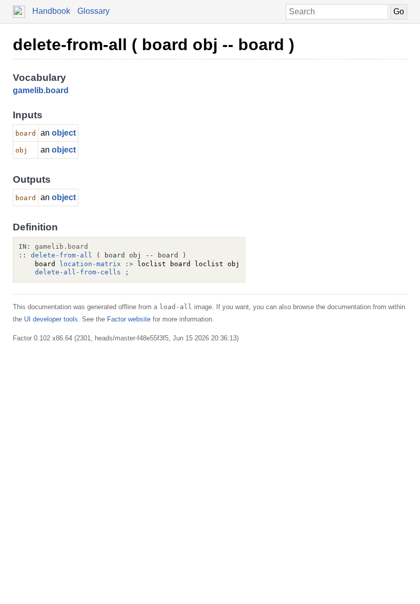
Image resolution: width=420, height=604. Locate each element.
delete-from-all (61, 255)
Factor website (129, 319)
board (57, 90)
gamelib (28, 90)
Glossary (93, 11)
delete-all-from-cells (78, 272)
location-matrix (90, 264)
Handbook (51, 11)
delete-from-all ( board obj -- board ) (154, 44)
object (64, 132)
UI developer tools (51, 319)
